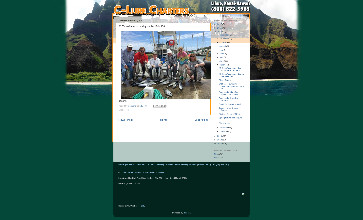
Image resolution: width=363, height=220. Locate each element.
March (223, 65)
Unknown (132, 106)
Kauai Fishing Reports (186, 165)
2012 (219, 143)
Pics (127, 110)
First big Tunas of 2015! (229, 114)
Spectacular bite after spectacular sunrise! (229, 93)
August (223, 46)
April (222, 61)
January (223, 131)
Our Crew (140, 165)
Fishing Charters (165, 165)
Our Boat (151, 165)
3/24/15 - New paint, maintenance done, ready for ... (231, 86)
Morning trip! (224, 123)
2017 (219, 24)
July (222, 50)
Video (216, 158)
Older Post (201, 119)
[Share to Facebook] (162, 106)
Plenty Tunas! (225, 80)
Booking (224, 165)
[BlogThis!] (157, 106)
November (224, 39)
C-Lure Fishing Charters (131, 173)
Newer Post (125, 119)
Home (163, 119)
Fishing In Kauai (126, 165)
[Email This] (154, 106)
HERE (142, 206)
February (224, 128)
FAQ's (216, 165)
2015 (219, 32)
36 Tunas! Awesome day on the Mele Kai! (231, 75)
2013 (219, 140)
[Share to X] (159, 106)
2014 (219, 136)
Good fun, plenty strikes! (230, 104)
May (222, 57)
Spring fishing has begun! (230, 118)
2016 (219, 28)
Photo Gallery (204, 165)
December (224, 35)
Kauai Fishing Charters (153, 173)
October (223, 42)
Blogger (186, 213)
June (222, 54)
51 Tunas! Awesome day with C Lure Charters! (230, 69)
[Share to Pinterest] (165, 106)
